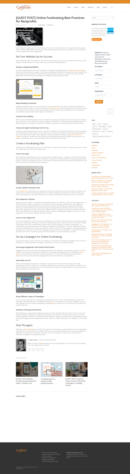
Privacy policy (19, 468)
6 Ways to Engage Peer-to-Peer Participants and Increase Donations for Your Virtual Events (102, 215)
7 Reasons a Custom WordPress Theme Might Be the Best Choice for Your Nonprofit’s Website (102, 209)
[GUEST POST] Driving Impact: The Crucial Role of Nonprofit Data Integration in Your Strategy (102, 241)
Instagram (105, 2)
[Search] (112, 7)
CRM (94, 124)
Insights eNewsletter (97, 153)
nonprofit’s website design (77, 70)
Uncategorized (96, 165)
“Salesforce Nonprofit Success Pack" (101, 136)
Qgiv (40, 343)
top (126, 470)
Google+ (38, 349)
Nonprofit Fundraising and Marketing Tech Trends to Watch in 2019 (102, 205)
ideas (53, 303)
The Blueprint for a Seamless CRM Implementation (48, 381)
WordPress (95, 167)
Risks (104, 131)
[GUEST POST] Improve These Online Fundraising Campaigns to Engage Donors (75, 382)
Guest (109, 126)
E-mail (108, 2)
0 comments (49, 25)
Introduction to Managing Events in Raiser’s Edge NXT (102, 254)
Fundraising (41, 25)
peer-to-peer (96, 131)
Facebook (94, 2)
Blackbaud (95, 145)
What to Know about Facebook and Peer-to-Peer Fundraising (102, 220)
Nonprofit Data (96, 155)
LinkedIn (101, 2)
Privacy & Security (97, 160)
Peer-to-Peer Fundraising (99, 158)
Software (95, 134)
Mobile (105, 129)
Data (99, 124)
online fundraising (28, 329)
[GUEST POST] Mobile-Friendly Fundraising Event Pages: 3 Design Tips (26, 381)
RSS (112, 2)
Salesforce (95, 162)
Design (105, 124)
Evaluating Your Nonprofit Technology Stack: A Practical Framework (103, 185)
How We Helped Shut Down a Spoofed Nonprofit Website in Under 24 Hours (103, 193)
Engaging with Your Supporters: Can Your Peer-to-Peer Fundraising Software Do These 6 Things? (102, 225)
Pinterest (42, 349)
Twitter (97, 2)
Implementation (96, 129)
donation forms (54, 108)
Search (113, 18)
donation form (23, 191)
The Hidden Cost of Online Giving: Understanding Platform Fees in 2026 (102, 177)
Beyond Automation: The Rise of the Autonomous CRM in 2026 (102, 189)
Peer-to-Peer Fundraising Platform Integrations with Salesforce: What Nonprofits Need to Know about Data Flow (102, 248)
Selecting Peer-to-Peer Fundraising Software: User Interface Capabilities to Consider (102, 235)
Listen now (96, 39)
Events (94, 126)
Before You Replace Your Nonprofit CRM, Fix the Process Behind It (102, 181)
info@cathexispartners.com (74, 452)
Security (110, 131)
